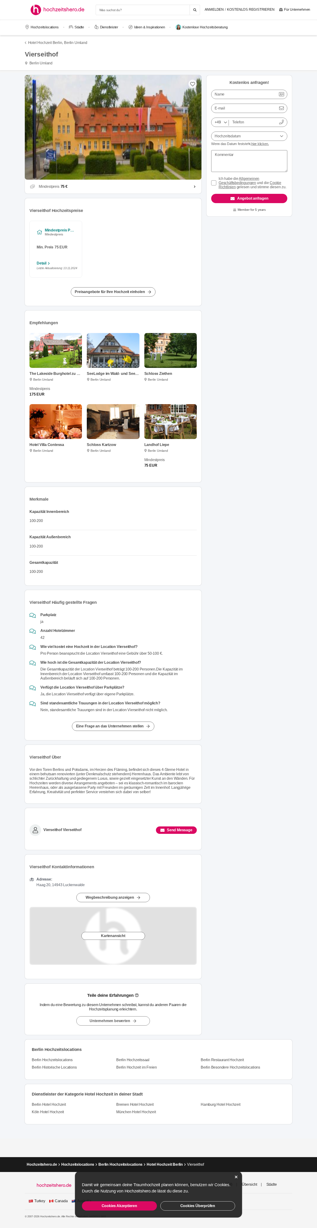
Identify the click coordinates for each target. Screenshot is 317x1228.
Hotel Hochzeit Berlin (165, 1164)
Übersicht (249, 1184)
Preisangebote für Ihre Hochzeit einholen (110, 292)
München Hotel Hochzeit (136, 1112)
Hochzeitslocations (44, 27)
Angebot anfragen (252, 198)
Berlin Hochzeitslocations (52, 1060)
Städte (79, 27)
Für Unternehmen (297, 9)
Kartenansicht (113, 936)
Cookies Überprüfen (197, 1206)
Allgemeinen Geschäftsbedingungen (239, 181)
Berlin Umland (75, 43)
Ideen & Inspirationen (149, 27)
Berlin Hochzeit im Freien (136, 1067)
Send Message (179, 830)
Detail (41, 263)
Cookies (221, 1184)
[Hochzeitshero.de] (59, 10)
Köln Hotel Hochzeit (48, 1112)
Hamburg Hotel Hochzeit (220, 1104)
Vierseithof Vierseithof (62, 830)
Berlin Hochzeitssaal (132, 1060)
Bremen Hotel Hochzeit (135, 1104)
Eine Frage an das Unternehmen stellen (110, 726)
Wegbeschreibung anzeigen (110, 898)
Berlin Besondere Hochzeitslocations (230, 1067)
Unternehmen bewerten (110, 1021)
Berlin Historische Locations (54, 1067)
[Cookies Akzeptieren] (236, 1177)
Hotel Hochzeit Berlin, (45, 43)
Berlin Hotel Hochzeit (49, 1104)
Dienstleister (109, 27)
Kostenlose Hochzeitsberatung (204, 27)
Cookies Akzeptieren (119, 1206)
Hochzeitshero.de (42, 1164)
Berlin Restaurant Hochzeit (222, 1060)
